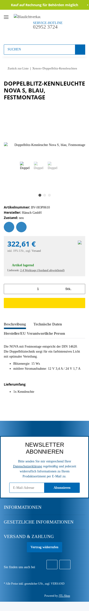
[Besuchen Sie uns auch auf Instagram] (64, 564)
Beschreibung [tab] (15, 324)
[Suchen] (80, 49)
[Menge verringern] (9, 289)
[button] (41, 35)
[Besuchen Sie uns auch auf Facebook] (52, 564)
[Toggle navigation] (6, 15)
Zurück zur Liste (18, 68)
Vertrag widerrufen (44, 547)
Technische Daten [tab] (47, 324)
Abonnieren (62, 488)
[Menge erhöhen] (80, 289)
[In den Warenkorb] (44, 303)
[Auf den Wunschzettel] (9, 227)
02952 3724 (45, 27)
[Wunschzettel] (50, 35)
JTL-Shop (64, 595)
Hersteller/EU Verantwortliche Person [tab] (34, 333)
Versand (36, 250)
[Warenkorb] (59, 35)
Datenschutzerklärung (27, 466)
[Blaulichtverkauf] (27, 16)
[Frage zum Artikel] (21, 227)
